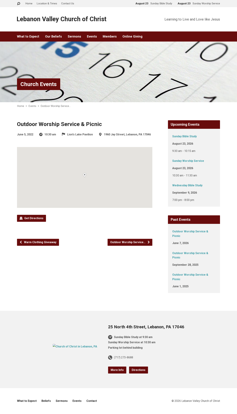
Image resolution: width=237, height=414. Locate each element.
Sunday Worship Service (188, 161)
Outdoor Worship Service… (56, 106)
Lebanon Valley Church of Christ (61, 19)
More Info (117, 370)
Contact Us (67, 3)
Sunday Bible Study (184, 136)
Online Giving (132, 36)
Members (110, 36)
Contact (91, 401)
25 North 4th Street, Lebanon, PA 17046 (146, 326)
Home (28, 3)
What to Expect (28, 36)
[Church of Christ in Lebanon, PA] (75, 346)
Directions (138, 370)
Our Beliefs (53, 36)
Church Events (38, 84)
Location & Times (47, 3)
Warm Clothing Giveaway (39, 242)
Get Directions (33, 218)
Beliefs (46, 401)
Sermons (74, 36)
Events (92, 36)
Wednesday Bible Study (187, 185)
